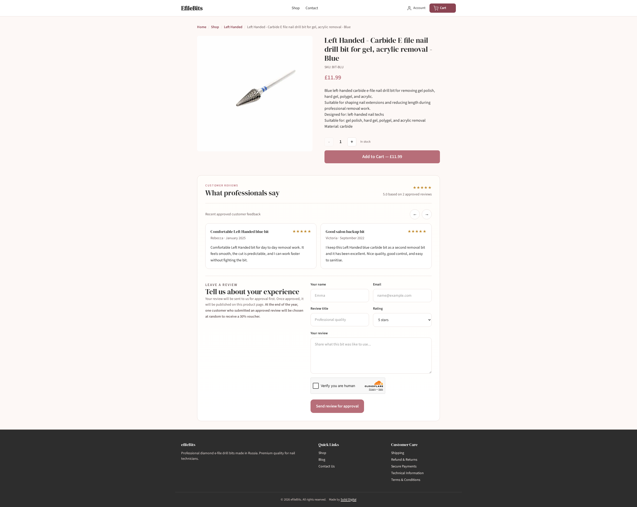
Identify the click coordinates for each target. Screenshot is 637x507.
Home (201, 27)
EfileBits (192, 8)
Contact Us (326, 466)
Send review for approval (337, 406)
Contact (312, 8)
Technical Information (407, 473)
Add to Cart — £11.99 (382, 157)
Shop (296, 8)
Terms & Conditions (405, 479)
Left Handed (233, 27)
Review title (319, 308)
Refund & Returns (404, 459)
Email (377, 284)
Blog (321, 459)
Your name (318, 284)
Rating (378, 308)
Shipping (397, 453)
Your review (319, 333)
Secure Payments (404, 466)
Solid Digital (348, 499)
